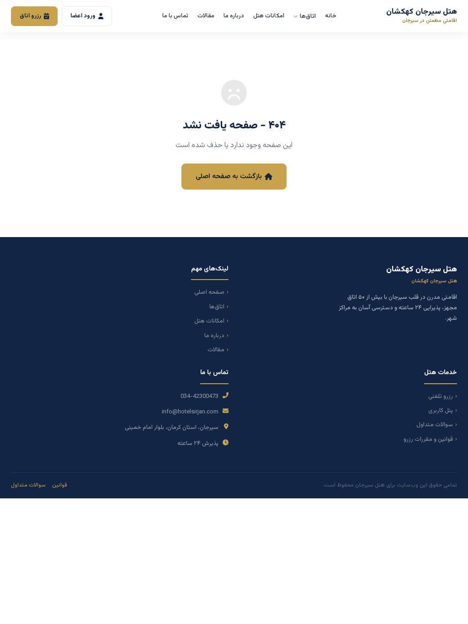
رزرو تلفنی (440, 396)
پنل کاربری (440, 410)
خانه (330, 16)
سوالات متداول (434, 424)
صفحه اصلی (209, 292)
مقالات (205, 16)
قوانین (59, 485)
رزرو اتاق (30, 16)
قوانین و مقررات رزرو (428, 439)
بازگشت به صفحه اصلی (229, 176)
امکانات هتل (268, 16)
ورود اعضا (83, 16)
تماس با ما (175, 16)
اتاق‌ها (308, 16)
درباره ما (233, 16)
